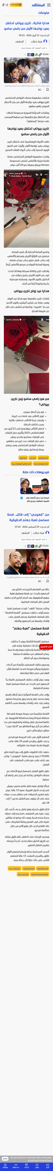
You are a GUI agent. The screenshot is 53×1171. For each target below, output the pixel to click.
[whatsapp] (36, 54)
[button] (26, 13)
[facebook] (28, 54)
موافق (5, 1159)
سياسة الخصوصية (46, 1160)
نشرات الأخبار (14, 4)
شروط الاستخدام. (32, 1160)
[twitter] (32, 54)
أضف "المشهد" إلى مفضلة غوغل (33, 48)
